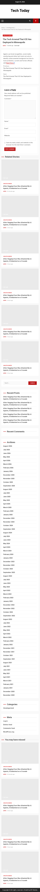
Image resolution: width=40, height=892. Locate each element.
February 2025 (8, 511)
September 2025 (9, 486)
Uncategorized (7, 35)
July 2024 (6, 536)
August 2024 (7, 533)
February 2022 (8, 641)
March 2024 (7, 551)
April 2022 (6, 634)
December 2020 (8, 691)
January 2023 (8, 601)
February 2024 (8, 554)
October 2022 (8, 612)
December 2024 (8, 518)
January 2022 (8, 644)
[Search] (29, 21)
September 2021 (9, 659)
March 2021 (7, 681)
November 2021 (8, 652)
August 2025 (7, 489)
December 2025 (8, 475)
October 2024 (8, 525)
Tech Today (20, 10)
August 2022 (7, 619)
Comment (8, 98)
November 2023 (8, 565)
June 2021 (6, 670)
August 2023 (7, 576)
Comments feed (9, 728)
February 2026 (8, 468)
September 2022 (9, 616)
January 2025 (8, 515)
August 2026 (7, 446)
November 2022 (8, 608)
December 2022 (8, 605)
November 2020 (8, 695)
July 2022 (6, 623)
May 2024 (6, 543)
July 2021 (6, 666)
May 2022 (6, 630)
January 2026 (8, 471)
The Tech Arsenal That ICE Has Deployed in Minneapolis (17, 68)
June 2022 (6, 626)
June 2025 (6, 496)
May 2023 (6, 587)
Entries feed (7, 725)
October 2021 (8, 655)
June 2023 (6, 583)
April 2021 (6, 677)
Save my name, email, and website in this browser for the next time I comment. (19, 144)
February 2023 (8, 598)
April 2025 (6, 504)
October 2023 (8, 569)
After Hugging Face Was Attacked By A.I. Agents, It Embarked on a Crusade (20, 170)
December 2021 (8, 648)
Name (6, 121)
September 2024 (9, 529)
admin (4, 45)
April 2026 (6, 460)
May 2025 (6, 500)
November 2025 (8, 478)
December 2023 (8, 561)
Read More (9, 63)
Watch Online (36, 21)
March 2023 (7, 594)
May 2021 (6, 673)
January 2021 (8, 688)
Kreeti (26, 890)
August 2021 (7, 663)
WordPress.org (8, 732)
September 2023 (9, 572)
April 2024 (6, 547)
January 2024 (8, 558)
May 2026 (6, 457)
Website (7, 135)
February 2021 (8, 684)
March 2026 (7, 464)
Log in (5, 721)
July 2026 (6, 450)
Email (6, 128)
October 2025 (8, 482)
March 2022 (7, 637)
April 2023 (6, 590)
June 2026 (6, 453)
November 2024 (8, 522)
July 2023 (6, 580)
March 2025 (7, 507)
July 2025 (6, 493)
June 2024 (6, 540)
